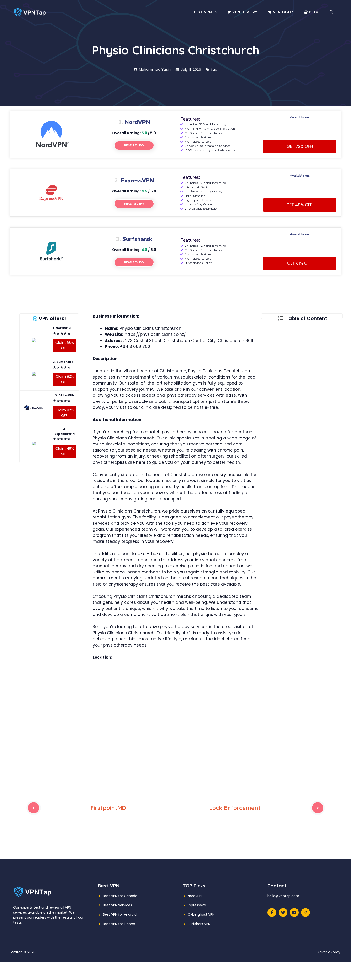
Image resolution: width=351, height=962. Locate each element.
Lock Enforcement (235, 807)
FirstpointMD (108, 807)
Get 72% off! (300, 146)
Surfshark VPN (199, 923)
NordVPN (195, 895)
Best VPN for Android (120, 914)
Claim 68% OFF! (64, 345)
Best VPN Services (117, 905)
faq (214, 69)
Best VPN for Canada (120, 895)
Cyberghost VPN (201, 914)
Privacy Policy (329, 952)
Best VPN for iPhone (119, 923)
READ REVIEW (134, 145)
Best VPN (202, 12)
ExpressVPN (197, 905)
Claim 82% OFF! (65, 379)
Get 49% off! (299, 205)
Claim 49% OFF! (64, 451)
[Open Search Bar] (331, 12)
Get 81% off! (300, 263)
